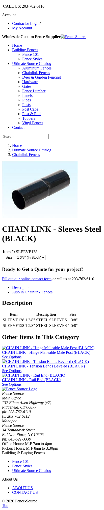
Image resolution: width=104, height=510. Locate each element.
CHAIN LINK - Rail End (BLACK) (31, 380)
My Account (22, 28)
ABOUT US (22, 488)
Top (5, 505)
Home (17, 145)
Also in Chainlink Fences (32, 292)
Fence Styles (22, 466)
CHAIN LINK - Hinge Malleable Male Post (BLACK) (46, 352)
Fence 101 (20, 461)
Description (21, 287)
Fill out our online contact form (26, 279)
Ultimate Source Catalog (31, 150)
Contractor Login (26, 23)
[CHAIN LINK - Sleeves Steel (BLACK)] (40, 217)
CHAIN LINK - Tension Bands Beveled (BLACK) (43, 366)
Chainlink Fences (26, 154)
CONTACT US (25, 492)
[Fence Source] (73, 36)
